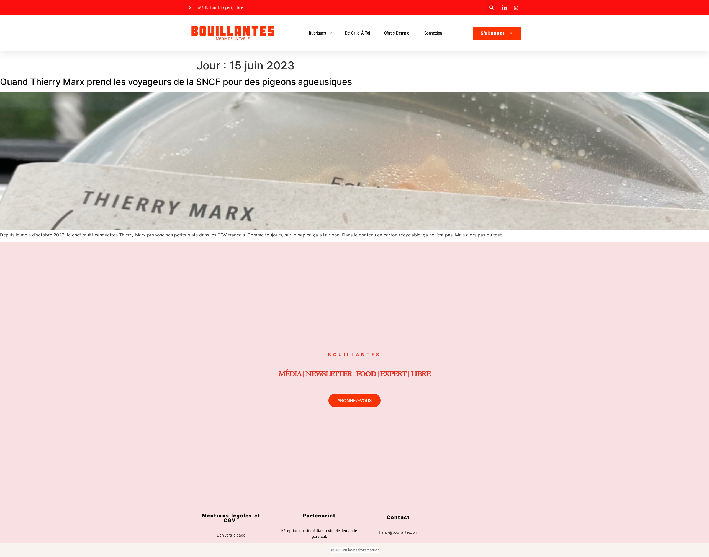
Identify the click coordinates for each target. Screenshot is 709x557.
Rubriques (317, 33)
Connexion (433, 33)
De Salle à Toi (357, 33)
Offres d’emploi (397, 33)
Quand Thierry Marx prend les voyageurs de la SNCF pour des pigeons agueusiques (176, 81)
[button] (491, 7)
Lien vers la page (231, 535)
